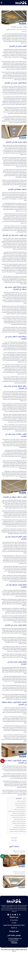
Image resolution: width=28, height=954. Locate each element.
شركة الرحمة (24, 33)
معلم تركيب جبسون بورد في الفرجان (19, 823)
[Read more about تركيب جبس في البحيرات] (14, 882)
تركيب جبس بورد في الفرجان (20, 805)
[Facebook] (20, 914)
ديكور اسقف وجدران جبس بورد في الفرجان (17, 815)
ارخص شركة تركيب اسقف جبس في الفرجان (17, 831)
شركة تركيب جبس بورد (13, 86)
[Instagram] (10, 914)
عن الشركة (14, 928)
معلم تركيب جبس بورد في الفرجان (19, 827)
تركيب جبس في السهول (19, 851)
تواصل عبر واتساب (13, 940)
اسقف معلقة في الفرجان (20, 807)
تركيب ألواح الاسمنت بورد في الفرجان (18, 821)
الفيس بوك (19, 794)
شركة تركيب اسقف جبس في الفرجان (18, 813)
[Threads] (8, 914)
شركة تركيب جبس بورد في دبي (8, 93)
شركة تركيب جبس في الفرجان (20, 803)
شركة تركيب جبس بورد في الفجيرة (8, 104)
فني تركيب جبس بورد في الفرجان (19, 809)
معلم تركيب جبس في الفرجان (20, 825)
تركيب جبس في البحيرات (19, 872)
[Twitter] (17, 914)
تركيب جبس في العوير (12, 421)
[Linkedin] (13, 914)
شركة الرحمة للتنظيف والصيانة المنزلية (14, 925)
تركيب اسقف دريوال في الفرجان (19, 819)
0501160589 (14, 943)
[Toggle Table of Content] (23, 799)
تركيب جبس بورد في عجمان (21, 166)
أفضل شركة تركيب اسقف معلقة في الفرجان (17, 829)
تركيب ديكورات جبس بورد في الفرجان (18, 817)
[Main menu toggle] (1, 2)
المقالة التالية (14, 840)
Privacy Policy (14, 920)
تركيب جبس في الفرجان (21, 801)
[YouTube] (15, 914)
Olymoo (14, 951)
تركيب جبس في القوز (10, 69)
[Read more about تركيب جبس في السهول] (14, 861)
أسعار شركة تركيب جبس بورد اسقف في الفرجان (16, 811)
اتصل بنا (14, 922)
